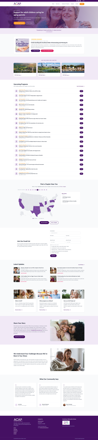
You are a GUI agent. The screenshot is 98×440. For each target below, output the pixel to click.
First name (51, 235)
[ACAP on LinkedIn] (78, 0)
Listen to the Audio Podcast (47, 50)
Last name (67, 235)
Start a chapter (63, 186)
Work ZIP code (52, 240)
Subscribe (53, 255)
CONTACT (15, 432)
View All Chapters (44, 222)
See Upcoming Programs (19, 23)
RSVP (81, 91)
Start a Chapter (54, 222)
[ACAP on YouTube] (80, 0)
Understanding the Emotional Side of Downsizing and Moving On (49, 42)
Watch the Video (36, 50)
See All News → (81, 264)
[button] (49, 209)
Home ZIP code (68, 240)
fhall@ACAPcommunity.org (36, 330)
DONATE (15, 433)
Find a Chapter (30, 23)
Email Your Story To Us (19, 336)
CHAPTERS (15, 429)
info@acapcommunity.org (44, 427)
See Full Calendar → (80, 86)
